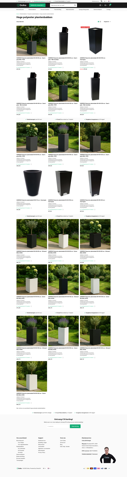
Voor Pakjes (21, 442)
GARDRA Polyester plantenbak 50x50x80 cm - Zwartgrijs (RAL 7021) (31, 155)
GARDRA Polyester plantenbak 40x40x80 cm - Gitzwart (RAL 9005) (31, 252)
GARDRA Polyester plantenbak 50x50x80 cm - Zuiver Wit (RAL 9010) (30, 297)
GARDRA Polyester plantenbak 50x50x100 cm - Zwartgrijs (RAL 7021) (63, 155)
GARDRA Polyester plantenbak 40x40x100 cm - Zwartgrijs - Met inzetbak (31, 104)
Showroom (62, 442)
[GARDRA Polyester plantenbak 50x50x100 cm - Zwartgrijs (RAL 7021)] (63, 137)
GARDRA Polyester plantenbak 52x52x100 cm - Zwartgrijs (61, 200)
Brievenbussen (20, 9)
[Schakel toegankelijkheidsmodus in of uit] (101, 1)
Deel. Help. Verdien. (65, 446)
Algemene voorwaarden (44, 448)
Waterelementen (70, 9)
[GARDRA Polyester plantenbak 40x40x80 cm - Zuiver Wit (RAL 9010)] (63, 234)
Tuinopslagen (19, 460)
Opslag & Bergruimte (84, 9)
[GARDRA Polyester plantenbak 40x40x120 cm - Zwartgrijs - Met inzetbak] (95, 86)
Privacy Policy (41, 452)
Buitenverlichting (20, 456)
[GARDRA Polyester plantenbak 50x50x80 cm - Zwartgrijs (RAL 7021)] (31, 137)
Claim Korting (75, 426)
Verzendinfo (41, 446)
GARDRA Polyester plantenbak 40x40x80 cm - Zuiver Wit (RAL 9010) (62, 252)
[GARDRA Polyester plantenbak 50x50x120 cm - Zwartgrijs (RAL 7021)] (95, 137)
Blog (61, 444)
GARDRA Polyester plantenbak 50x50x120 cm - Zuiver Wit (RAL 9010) (31, 394)
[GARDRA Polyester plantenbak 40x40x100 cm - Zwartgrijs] (95, 41)
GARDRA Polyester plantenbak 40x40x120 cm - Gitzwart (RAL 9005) (63, 297)
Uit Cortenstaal (21, 448)
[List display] (100, 22)
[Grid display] (98, 22)
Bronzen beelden (45, 9)
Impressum (95, 454)
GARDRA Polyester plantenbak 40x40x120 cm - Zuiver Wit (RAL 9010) (94, 297)
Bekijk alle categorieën (37, 5)
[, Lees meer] (101, 5)
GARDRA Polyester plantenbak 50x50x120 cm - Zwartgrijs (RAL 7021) (94, 155)
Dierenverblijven (98, 9)
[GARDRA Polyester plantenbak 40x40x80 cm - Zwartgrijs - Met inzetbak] (63, 41)
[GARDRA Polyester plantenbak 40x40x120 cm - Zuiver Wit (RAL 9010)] (95, 279)
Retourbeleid (41, 450)
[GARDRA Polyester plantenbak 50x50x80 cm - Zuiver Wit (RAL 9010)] (31, 279)
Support (40, 438)
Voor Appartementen (23, 444)
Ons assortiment (21, 438)
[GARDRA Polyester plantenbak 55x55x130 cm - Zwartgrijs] (95, 183)
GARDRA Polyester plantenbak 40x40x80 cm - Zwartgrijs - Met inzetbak (62, 58)
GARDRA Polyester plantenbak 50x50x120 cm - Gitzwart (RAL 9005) (95, 348)
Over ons (63, 438)
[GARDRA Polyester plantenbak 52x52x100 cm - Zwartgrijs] (63, 183)
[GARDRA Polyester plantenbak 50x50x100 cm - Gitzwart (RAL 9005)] (31, 331)
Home (17, 13)
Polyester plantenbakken (33, 13)
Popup (31, 67)
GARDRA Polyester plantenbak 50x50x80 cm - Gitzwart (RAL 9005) (95, 252)
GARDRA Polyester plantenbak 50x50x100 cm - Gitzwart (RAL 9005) (31, 348)
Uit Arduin (20, 452)
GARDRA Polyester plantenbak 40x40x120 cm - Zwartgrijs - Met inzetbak (95, 104)
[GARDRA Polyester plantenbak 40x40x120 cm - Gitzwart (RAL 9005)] (63, 279)
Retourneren (41, 444)
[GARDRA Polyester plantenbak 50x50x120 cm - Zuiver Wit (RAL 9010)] (31, 376)
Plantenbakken (32, 9)
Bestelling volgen (42, 442)
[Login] (105, 5)
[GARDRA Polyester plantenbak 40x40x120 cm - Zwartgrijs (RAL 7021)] (63, 86)
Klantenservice (95, 1)
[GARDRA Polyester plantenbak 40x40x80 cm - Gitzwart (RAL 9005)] (31, 234)
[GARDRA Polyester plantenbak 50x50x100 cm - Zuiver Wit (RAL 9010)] (63, 331)
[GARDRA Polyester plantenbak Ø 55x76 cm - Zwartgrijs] (31, 183)
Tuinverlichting (57, 9)
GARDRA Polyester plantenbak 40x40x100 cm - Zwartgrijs (93, 58)
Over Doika (63, 440)
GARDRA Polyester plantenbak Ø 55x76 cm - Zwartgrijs (31, 200)
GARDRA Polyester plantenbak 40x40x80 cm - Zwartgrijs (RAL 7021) (31, 58)
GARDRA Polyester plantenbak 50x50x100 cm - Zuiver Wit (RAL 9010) (63, 348)
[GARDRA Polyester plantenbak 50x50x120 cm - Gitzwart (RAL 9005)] (95, 331)
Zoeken (75, 5)
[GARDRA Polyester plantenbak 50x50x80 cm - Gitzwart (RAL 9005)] (95, 234)
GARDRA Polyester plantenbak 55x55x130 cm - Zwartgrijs (92, 200)
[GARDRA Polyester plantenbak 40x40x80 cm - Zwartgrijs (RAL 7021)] (31, 41)
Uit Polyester (21, 450)
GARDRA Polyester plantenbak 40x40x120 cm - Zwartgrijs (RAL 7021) (63, 104)
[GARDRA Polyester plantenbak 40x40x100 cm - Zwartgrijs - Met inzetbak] (31, 86)
